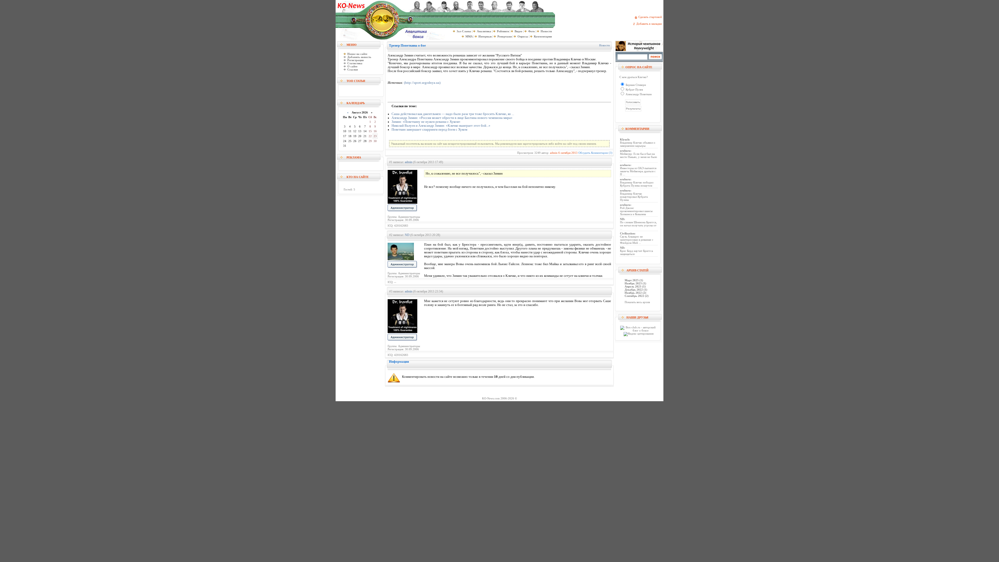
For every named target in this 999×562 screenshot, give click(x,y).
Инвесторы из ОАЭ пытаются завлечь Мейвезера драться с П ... (638, 171)
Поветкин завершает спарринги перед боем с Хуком (429, 129)
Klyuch (624, 139)
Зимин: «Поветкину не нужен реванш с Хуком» (426, 122)
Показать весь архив (637, 302)
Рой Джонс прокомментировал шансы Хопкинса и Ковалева (636, 211)
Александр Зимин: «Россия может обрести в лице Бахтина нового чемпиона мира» (452, 118)
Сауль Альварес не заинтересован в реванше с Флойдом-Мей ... (636, 239)
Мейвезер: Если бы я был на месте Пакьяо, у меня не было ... (638, 157)
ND (407, 235)
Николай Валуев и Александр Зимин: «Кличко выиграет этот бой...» (441, 125)
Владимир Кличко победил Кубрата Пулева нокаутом (636, 184)
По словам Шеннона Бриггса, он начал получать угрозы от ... (638, 225)
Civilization (627, 233)
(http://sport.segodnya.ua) (422, 83)
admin (554, 152)
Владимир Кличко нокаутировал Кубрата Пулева (634, 196)
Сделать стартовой (650, 16)
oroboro (625, 150)
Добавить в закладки (649, 23)
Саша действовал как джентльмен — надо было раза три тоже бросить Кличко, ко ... (453, 114)
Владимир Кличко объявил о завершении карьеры (637, 144)
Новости (604, 45)
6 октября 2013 (568, 152)
